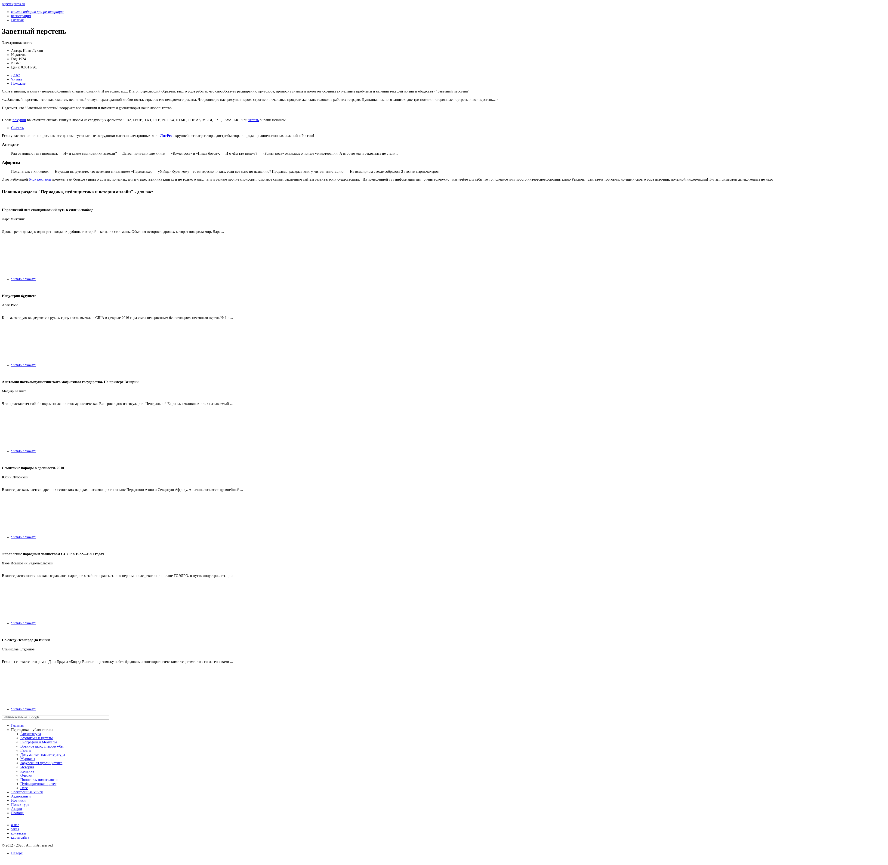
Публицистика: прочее (38, 784)
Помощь (17, 813)
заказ (15, 829)
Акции (16, 809)
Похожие (18, 83)
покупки (19, 120)
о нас (15, 825)
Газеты (25, 750)
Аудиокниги (21, 796)
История (27, 767)
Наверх (17, 853)
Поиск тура (20, 805)
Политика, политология (39, 780)
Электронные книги (27, 792)
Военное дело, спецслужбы (42, 746)
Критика (27, 771)
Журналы (27, 759)
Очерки (26, 775)
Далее (15, 75)
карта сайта (20, 837)
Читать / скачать (23, 279)
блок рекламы (40, 179)
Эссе (24, 788)
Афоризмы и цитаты (36, 738)
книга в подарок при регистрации (37, 12)
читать (253, 120)
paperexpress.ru (13, 4)
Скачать (17, 128)
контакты (18, 833)
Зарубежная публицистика (41, 763)
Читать (16, 79)
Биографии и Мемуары (38, 742)
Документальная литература (42, 755)
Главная (17, 725)
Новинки (18, 800)
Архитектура (30, 734)
